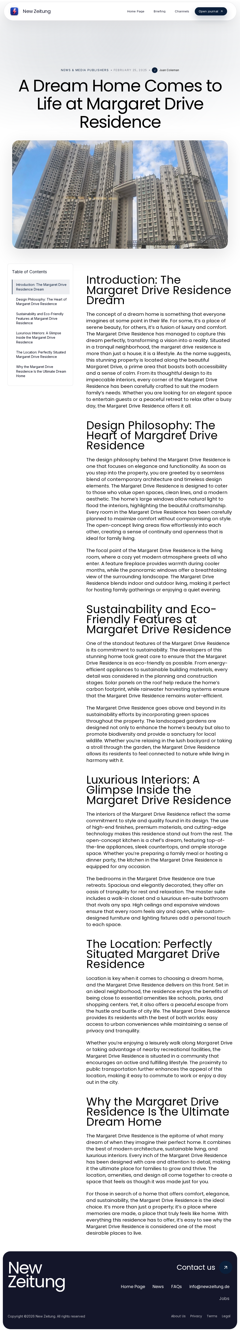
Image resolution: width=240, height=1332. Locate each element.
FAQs (176, 1286)
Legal (226, 1316)
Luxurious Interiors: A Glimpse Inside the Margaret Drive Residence (38, 337)
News (158, 1286)
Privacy (196, 1316)
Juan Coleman (169, 70)
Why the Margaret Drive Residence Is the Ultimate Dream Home (41, 371)
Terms (212, 1316)
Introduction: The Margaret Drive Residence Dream (41, 287)
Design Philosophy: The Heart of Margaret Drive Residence (41, 301)
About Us (178, 1316)
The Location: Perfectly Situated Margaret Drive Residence (41, 354)
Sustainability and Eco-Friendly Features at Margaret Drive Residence (40, 318)
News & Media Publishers (85, 70)
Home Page (133, 1286)
